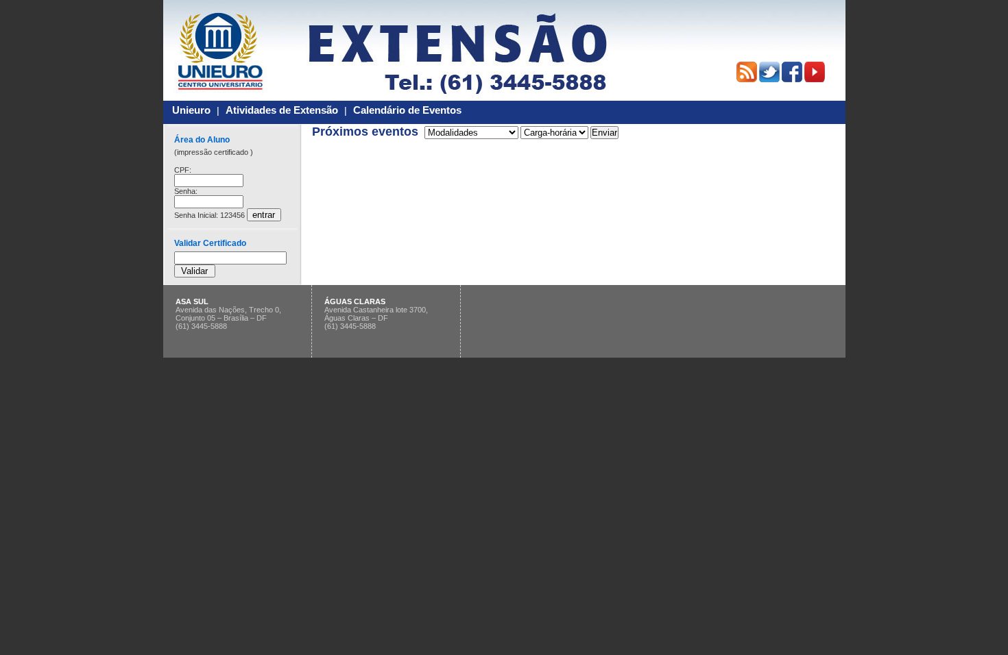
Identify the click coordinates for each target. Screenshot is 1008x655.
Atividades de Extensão (282, 110)
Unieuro (191, 110)
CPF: (182, 170)
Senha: (185, 191)
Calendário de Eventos (407, 110)
